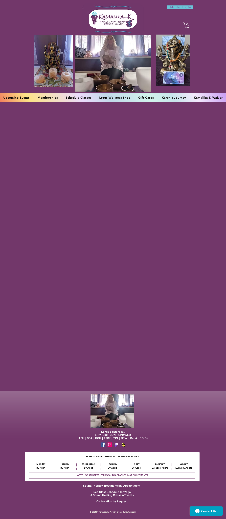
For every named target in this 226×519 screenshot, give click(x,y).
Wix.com (132, 512)
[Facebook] (103, 444)
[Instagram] (110, 444)
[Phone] (116, 444)
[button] (186, 25)
